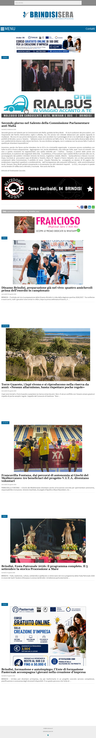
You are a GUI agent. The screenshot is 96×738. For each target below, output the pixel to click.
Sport (4, 238)
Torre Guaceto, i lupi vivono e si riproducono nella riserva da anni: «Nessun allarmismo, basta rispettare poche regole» (45, 386)
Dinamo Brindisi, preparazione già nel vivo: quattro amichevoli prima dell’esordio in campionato (46, 289)
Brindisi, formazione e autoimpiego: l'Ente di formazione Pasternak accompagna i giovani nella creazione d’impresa (43, 671)
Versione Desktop (48, 731)
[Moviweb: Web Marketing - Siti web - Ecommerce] (48, 737)
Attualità (5, 326)
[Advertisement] (48, 313)
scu (37, 211)
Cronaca (5, 57)
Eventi (4, 516)
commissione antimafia (17, 211)
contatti (90, 29)
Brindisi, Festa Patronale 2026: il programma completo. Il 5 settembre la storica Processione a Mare (44, 568)
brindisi (32, 211)
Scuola (5, 604)
